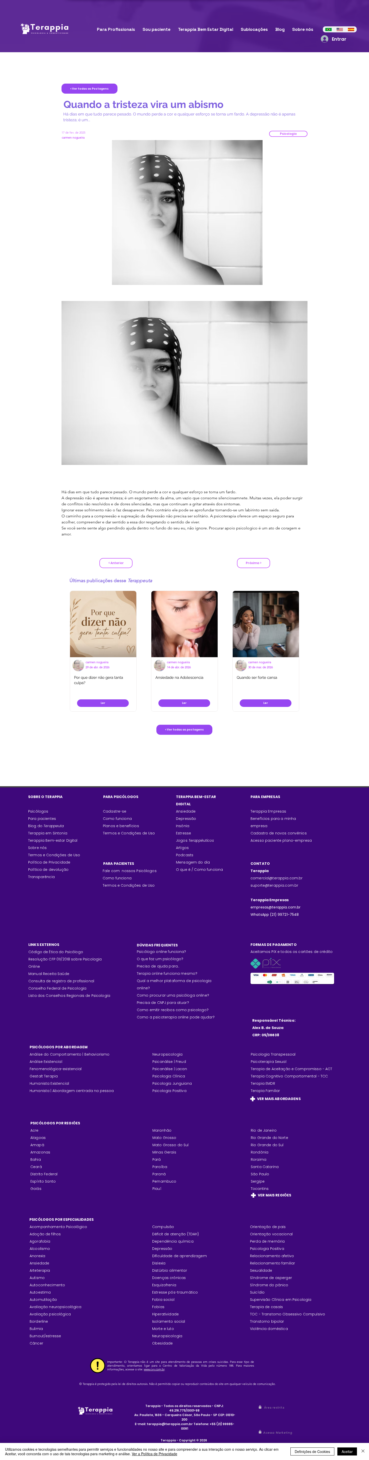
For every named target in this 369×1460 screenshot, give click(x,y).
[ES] (351, 29)
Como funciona (117, 878)
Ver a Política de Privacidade (154, 1453)
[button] (288, 134)
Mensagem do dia (193, 862)
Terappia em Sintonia (47, 833)
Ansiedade (186, 811)
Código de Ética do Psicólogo (55, 951)
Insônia (182, 825)
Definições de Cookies (312, 1451)
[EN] (339, 29)
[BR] (328, 29)
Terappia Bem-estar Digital (53, 840)
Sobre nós (37, 847)
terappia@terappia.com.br (170, 1424)
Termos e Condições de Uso (54, 855)
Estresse (183, 833)
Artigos (182, 847)
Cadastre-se (115, 811)
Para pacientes (42, 818)
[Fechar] (363, 1451)
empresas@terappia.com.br (276, 907)
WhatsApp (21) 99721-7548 (275, 914)
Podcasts (184, 855)
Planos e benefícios (121, 825)
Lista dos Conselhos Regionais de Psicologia (69, 995)
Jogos (195, 840)
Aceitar (347, 1451)
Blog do (46, 825)
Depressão (186, 818)
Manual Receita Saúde (48, 973)
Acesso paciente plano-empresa (281, 840)
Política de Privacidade (49, 862)
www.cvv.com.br (154, 1369)
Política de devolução (48, 869)
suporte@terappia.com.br (274, 885)
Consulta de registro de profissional (61, 981)
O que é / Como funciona (199, 869)
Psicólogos (38, 811)
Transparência (41, 876)
